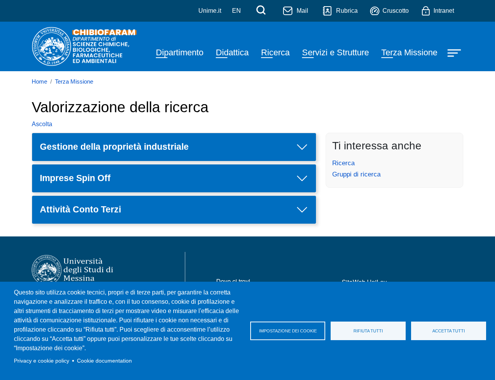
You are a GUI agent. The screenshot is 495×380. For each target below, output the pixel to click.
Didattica (232, 52)
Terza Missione (409, 52)
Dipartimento (179, 52)
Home (39, 82)
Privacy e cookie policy (41, 361)
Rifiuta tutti (368, 331)
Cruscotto (395, 10)
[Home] (85, 46)
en (236, 10)
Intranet (444, 10)
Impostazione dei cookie (288, 331)
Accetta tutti (448, 331)
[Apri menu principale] (455, 53)
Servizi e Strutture (335, 52)
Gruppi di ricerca (356, 174)
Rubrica (347, 10)
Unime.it (209, 10)
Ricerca (275, 52)
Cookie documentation (104, 361)
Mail (302, 10)
